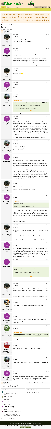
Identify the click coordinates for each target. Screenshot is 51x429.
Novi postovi (3, 9)
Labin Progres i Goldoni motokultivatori (12, 415)
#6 (48, 116)
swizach (7, 306)
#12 (48, 243)
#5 (48, 94)
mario (3, 29)
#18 (48, 343)
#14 (48, 283)
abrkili (6, 332)
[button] (14, 7)
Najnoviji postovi (6, 389)
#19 (48, 357)
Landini (5, 391)
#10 (48, 195)
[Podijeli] (47, 34)
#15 (48, 300)
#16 (48, 314)
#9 (48, 181)
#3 (48, 68)
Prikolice (5, 409)
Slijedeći (7, 31)
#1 (48, 34)
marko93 (6, 101)
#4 (48, 82)
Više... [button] (31, 110)
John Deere (6, 399)
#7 (48, 140)
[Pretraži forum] (49, 7)
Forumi (3, 7)
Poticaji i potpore (7, 404)
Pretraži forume (10, 9)
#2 (48, 48)
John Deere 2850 (8, 396)
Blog (17, 7)
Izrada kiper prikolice (9, 406)
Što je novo (10, 7)
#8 (48, 154)
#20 (48, 371)
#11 (48, 224)
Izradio (37, 423)
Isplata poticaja (7, 401)
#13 (48, 259)
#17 (48, 325)
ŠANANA (6, 349)
